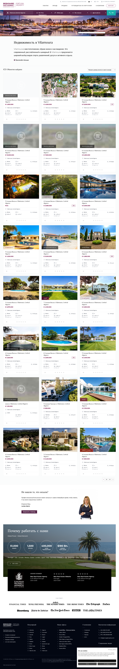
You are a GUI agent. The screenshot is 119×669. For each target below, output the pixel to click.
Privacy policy (112, 649)
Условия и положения (10, 635)
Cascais (31, 634)
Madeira (31, 641)
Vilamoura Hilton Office (65, 641)
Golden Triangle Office (64, 637)
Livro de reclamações (10, 641)
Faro (30, 637)
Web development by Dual (9, 665)
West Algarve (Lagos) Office (66, 639)
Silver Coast (32, 646)
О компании (100, 5)
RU (91, 1)
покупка (45, 5)
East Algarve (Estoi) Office (65, 643)
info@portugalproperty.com (107, 638)
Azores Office (62, 648)
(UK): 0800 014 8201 (105, 630)
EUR (96, 1)
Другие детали (96, 12)
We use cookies (82, 650)
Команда (86, 632)
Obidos (44, 641)
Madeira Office (62, 646)
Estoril (43, 634)
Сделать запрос (21, 85)
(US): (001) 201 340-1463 (106, 632)
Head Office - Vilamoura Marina (67, 630)
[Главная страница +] (13, 5)
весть (85, 637)
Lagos (43, 637)
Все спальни (78, 12)
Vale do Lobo (32, 650)
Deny (87, 664)
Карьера (86, 634)
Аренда (55, 5)
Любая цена (60, 12)
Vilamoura (44, 650)
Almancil (31, 632)
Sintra (30, 648)
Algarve (44, 630)
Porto (30, 643)
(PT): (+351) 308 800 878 (106, 634)
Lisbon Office (62, 632)
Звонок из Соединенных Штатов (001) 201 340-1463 (74, 1)
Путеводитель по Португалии (81, 5)
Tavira (43, 648)
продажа (64, 5)
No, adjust (107, 664)
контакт (111, 5)
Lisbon (31, 639)
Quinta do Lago (46, 643)
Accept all (97, 660)
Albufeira (31, 630)
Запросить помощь (29, 512)
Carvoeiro (44, 632)
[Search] (111, 12)
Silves (43, 646)
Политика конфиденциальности (12, 637)
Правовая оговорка (9, 639)
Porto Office (62, 634)
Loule (43, 639)
